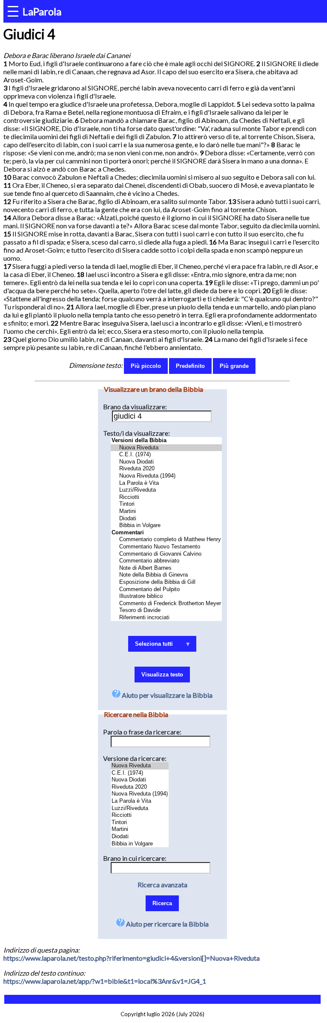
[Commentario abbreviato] (166, 561)
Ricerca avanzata (162, 884)
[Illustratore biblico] (166, 596)
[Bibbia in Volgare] (166, 525)
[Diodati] (166, 518)
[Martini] (166, 511)
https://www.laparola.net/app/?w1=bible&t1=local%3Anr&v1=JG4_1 (104, 981)
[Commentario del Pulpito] (166, 589)
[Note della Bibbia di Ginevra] (166, 575)
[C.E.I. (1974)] (166, 454)
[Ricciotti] (166, 497)
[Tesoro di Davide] (166, 610)
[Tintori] (166, 504)
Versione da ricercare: (134, 758)
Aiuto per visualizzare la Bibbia (166, 695)
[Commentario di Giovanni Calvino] (166, 554)
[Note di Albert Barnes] (166, 568)
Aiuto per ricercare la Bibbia (167, 924)
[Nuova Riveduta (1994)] (166, 476)
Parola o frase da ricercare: (142, 732)
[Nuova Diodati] (166, 462)
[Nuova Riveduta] (166, 448)
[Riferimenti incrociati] (166, 617)
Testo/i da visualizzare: (136, 433)
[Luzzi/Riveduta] (166, 490)
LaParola (42, 11)
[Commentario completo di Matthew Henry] (166, 539)
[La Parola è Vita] (166, 483)
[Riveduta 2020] (166, 468)
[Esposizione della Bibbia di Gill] (166, 582)
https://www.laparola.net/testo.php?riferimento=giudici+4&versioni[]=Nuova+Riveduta (131, 958)
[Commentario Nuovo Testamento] (166, 547)
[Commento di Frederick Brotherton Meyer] (166, 603)
